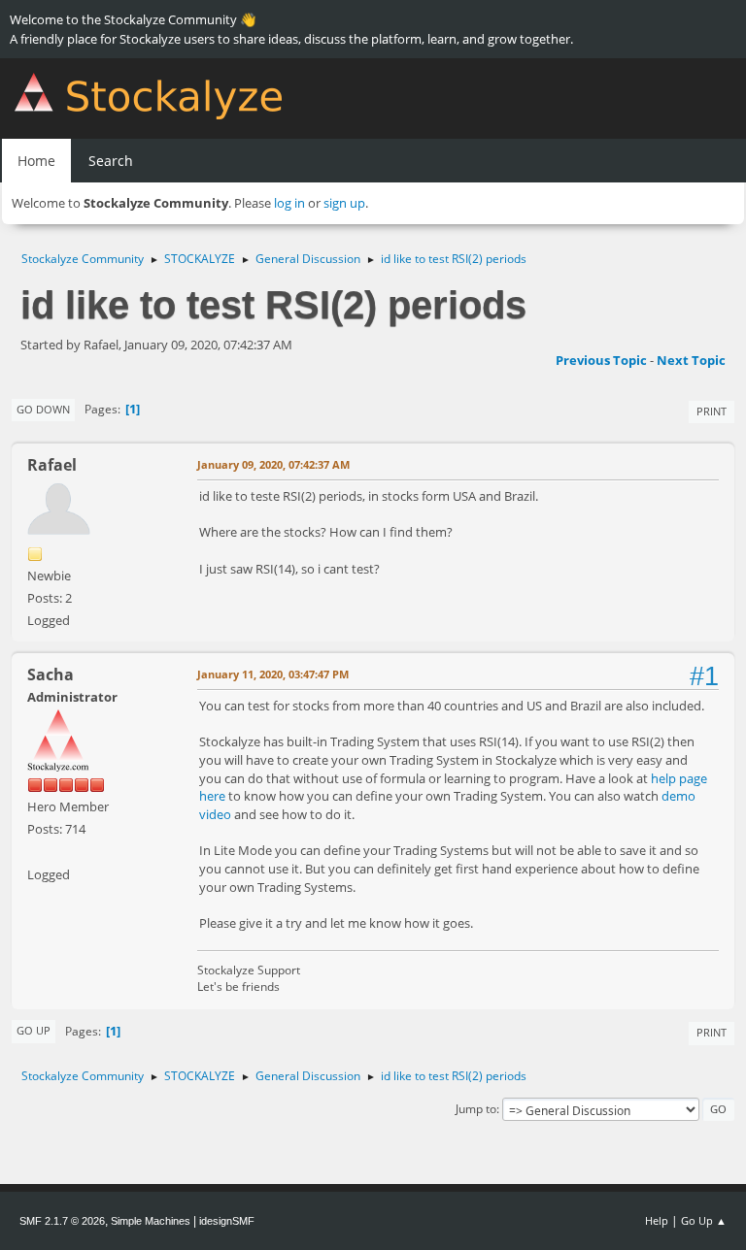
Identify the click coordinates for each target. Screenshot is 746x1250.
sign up (344, 203)
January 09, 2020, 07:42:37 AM (273, 464)
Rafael (52, 465)
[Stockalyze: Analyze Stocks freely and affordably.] (35, 851)
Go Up (34, 1030)
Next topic (691, 360)
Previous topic (601, 360)
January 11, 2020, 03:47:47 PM (273, 674)
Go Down (43, 409)
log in (289, 203)
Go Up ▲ (704, 1220)
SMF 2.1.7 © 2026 (62, 1221)
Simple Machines (150, 1221)
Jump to (476, 1109)
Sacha (50, 674)
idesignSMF (226, 1221)
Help (656, 1220)
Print (711, 411)
